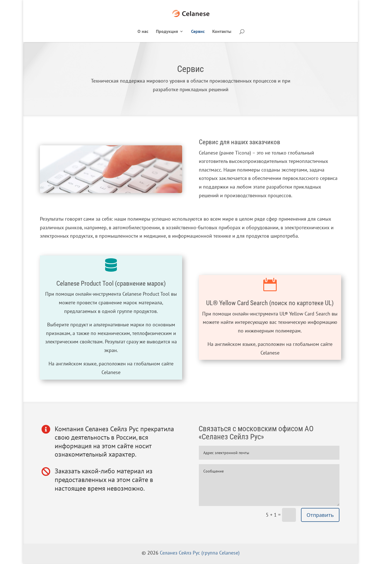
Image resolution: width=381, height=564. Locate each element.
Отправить (320, 515)
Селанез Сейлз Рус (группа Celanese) (200, 552)
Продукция (167, 31)
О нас (143, 31)
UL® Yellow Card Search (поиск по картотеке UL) (270, 303)
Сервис (198, 31)
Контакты (221, 31)
